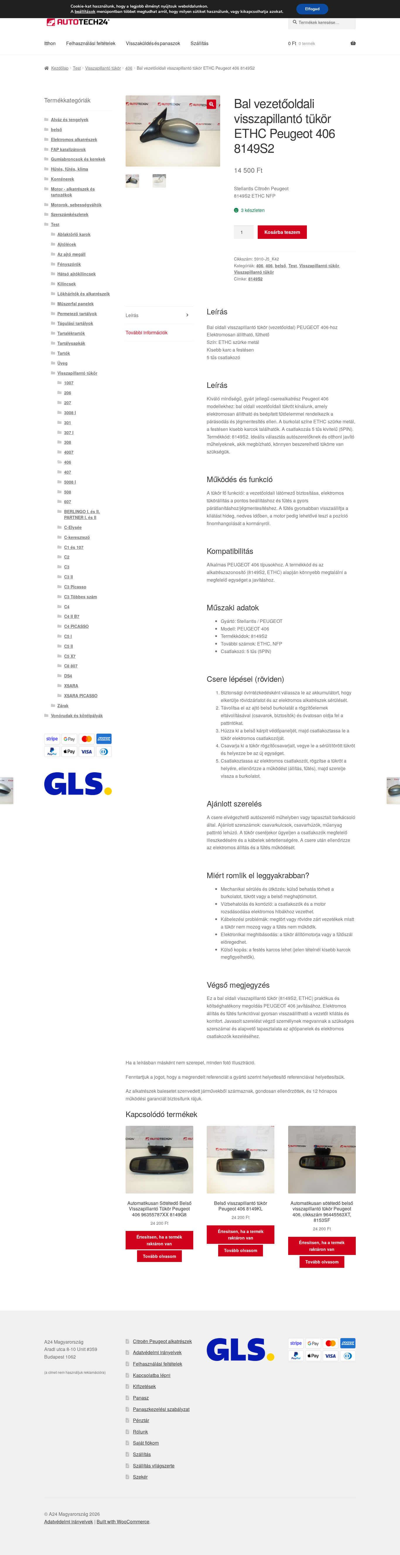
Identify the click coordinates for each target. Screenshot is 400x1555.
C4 (66, 606)
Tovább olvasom (159, 1256)
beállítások (85, 11)
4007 (68, 452)
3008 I (70, 412)
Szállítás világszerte (154, 1465)
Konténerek (62, 179)
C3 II (68, 577)
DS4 (68, 676)
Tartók (63, 353)
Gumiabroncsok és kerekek (78, 159)
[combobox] (322, 22)
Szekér (140, 1476)
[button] (211, 104)
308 (67, 442)
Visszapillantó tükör (103, 68)
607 (67, 501)
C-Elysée (73, 527)
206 (67, 392)
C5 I (68, 636)
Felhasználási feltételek (90, 43)
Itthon (50, 43)
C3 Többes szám (80, 597)
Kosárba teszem (282, 232)
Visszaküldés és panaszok (153, 43)
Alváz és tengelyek (69, 119)
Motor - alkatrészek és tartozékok (73, 192)
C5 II (68, 646)
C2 (66, 557)
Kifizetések (144, 1386)
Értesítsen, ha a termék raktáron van (159, 1240)
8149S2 (255, 279)
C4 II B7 (71, 616)
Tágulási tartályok (75, 323)
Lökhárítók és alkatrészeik (83, 294)
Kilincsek (66, 284)
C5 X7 (70, 656)
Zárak (63, 705)
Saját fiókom (146, 1442)
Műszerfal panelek (75, 303)
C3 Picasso (75, 587)
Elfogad (312, 9)
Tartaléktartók (71, 333)
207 (67, 402)
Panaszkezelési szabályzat (161, 1409)
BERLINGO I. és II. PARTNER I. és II (82, 514)
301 (67, 422)
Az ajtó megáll (71, 254)
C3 (66, 567)
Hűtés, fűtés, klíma (69, 169)
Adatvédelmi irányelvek (157, 1352)
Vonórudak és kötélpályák (77, 715)
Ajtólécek (66, 244)
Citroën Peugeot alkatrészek (162, 1341)
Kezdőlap (60, 68)
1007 (68, 383)
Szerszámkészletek (69, 214)
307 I (68, 432)
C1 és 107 (73, 547)
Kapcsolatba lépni (151, 1375)
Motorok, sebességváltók (76, 205)
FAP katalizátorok (68, 149)
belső (280, 265)
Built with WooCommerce (123, 1521)
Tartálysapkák (71, 343)
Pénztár (141, 1420)
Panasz (141, 1397)
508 (67, 492)
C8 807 (71, 666)
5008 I (70, 482)
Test (77, 68)
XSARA (71, 686)
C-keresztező (77, 537)
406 (128, 68)
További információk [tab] (146, 332)
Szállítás (199, 43)
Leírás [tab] (132, 315)
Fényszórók (69, 264)
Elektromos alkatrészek (74, 139)
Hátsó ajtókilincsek (76, 274)
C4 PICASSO (76, 626)
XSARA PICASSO (81, 695)
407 (67, 472)
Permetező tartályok (77, 313)
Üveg (62, 363)
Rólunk (140, 1431)
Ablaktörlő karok (73, 234)
